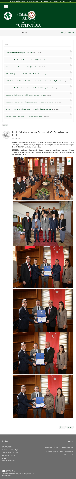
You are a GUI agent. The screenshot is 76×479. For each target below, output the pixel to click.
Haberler (71, 33)
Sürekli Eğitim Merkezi (51, 447)
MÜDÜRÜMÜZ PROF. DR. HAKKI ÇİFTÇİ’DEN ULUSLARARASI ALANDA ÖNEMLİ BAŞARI (30, 102)
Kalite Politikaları (33, 1)
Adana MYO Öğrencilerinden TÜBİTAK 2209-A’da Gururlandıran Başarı (26, 74)
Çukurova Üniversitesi (18, 1)
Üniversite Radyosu (52, 451)
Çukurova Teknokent (66, 451)
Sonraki (69, 427)
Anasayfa (45, 1)
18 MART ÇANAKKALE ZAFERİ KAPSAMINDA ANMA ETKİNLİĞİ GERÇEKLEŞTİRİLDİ (29, 109)
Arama (63, 1)
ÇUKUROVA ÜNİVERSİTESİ (23, 14)
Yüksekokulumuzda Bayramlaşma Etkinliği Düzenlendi (22, 67)
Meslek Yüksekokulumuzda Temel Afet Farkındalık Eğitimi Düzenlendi (26, 60)
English (70, 1)
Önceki (62, 427)
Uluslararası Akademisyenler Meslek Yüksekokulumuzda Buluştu (25, 95)
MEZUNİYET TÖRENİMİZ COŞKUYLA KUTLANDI (19, 53)
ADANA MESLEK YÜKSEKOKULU (29, 22)
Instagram (54, 1)
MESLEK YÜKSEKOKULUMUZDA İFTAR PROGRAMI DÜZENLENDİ (24, 116)
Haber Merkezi (68, 455)
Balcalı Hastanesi (67, 447)
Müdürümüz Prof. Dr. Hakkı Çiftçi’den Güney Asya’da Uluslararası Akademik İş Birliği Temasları (34, 81)
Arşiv (5, 125)
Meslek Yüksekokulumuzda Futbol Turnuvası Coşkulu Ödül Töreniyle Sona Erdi (29, 88)
